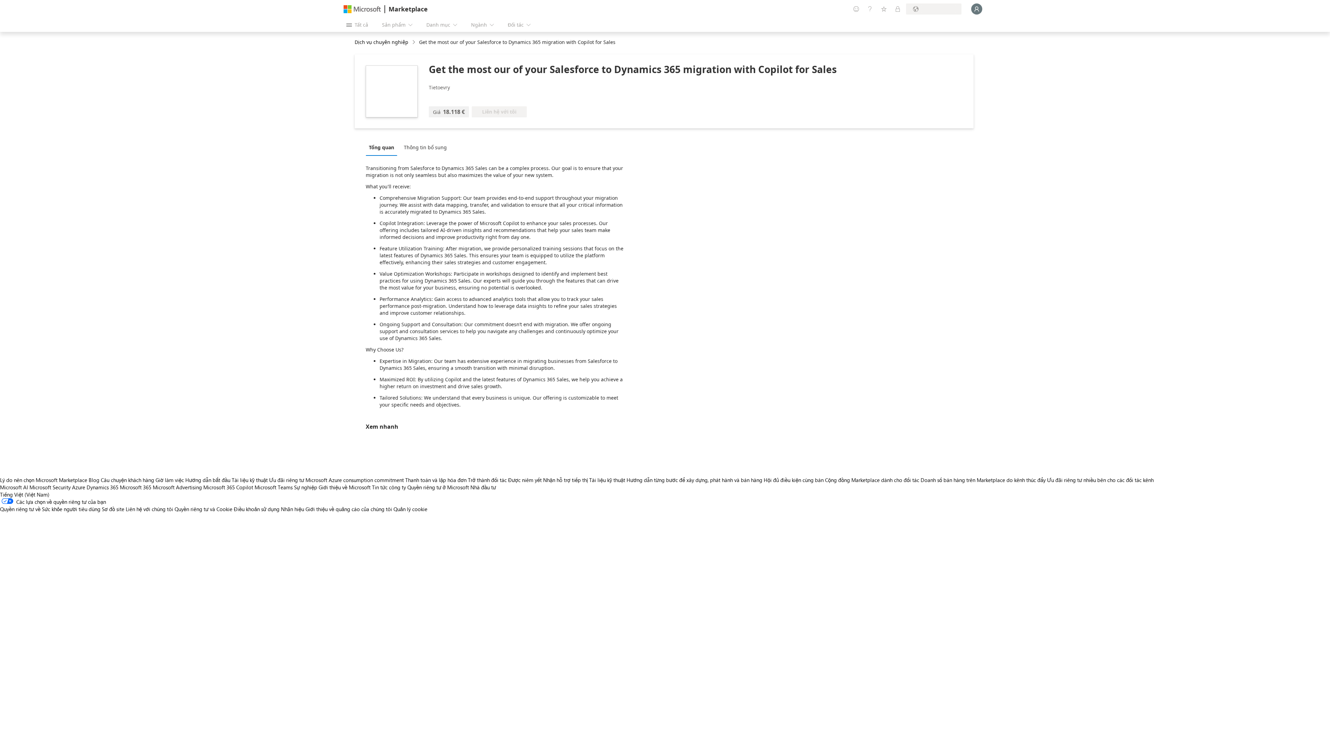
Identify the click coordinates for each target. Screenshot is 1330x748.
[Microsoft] (362, 9)
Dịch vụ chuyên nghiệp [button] (381, 42)
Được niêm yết (525, 480)
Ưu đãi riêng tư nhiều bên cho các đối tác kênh (1100, 480)
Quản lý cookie (410, 509)
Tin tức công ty (389, 487)
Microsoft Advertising (177, 487)
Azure (78, 487)
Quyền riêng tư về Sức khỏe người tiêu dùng (50, 509)
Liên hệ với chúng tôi (149, 509)
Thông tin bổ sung (425, 147)
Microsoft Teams (274, 487)
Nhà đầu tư (483, 487)
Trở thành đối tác (487, 480)
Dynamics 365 (102, 487)
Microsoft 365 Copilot (228, 487)
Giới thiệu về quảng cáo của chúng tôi (348, 509)
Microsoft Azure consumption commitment (355, 480)
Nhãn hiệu (292, 509)
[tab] (383, 147)
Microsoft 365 (135, 487)
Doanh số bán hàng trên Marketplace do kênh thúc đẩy (983, 480)
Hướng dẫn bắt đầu (207, 480)
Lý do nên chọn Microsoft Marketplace (43, 480)
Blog (94, 480)
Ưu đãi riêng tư (286, 480)
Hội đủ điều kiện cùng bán (794, 480)
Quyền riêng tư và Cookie (203, 509)
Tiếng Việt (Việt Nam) (25, 494)
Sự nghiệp (305, 487)
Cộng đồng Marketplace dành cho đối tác (872, 480)
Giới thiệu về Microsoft (345, 487)
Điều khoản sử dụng (257, 509)
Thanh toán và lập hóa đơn (436, 480)
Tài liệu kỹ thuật (250, 480)
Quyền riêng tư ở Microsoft (438, 487)
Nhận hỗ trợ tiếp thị (565, 480)
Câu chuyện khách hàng (127, 480)
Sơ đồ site (113, 509)
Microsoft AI (14, 487)
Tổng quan (381, 147)
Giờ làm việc (170, 480)
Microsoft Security (50, 487)
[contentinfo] (414, 42)
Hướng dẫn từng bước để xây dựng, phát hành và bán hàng (694, 480)
